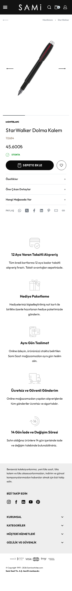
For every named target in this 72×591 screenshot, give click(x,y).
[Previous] (10, 68)
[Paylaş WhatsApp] (19, 210)
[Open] (5, 7)
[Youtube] (31, 502)
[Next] (62, 68)
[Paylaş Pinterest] (48, 210)
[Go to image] (14, 115)
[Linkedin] (23, 502)
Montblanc (48, 20)
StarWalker (63, 20)
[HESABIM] (65, 7)
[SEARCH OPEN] (49, 7)
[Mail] (56, 210)
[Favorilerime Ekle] (61, 165)
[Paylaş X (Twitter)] (27, 210)
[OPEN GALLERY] (36, 68)
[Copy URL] (63, 210)
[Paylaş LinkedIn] (41, 210)
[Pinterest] (38, 502)
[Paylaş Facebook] (34, 210)
